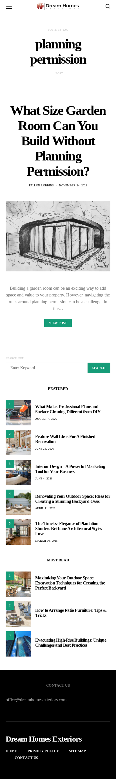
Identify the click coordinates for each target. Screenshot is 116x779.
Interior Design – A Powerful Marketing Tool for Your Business (70, 469)
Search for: (15, 358)
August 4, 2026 (46, 418)
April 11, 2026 (45, 508)
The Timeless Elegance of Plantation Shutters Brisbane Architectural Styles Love (68, 528)
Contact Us (26, 758)
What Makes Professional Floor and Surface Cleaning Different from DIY (68, 409)
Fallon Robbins (41, 185)
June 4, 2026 (43, 478)
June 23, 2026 (44, 448)
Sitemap (77, 751)
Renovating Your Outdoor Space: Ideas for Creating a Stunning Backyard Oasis (72, 499)
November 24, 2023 (73, 185)
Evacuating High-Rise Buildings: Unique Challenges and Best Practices (70, 643)
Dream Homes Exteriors (44, 739)
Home (11, 751)
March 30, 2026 (46, 540)
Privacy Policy (43, 751)
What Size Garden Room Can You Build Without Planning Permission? (58, 140)
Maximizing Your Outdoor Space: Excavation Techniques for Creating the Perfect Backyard (70, 582)
